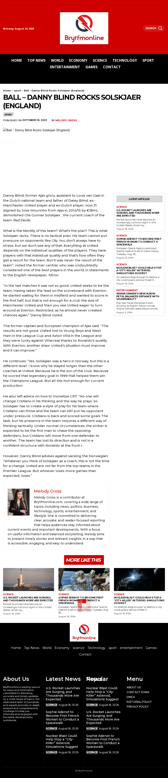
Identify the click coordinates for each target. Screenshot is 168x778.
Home (7, 90)
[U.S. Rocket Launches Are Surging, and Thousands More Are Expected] (28, 579)
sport (17, 90)
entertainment (127, 290)
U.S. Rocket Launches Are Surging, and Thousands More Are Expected (137, 213)
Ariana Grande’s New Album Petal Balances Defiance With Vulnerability (137, 296)
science (121, 207)
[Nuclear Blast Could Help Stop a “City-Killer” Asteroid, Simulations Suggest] (139, 579)
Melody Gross (66, 120)
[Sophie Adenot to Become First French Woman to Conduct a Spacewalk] (83, 579)
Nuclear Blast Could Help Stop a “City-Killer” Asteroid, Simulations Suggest (138, 270)
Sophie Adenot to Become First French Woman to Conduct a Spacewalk (139, 241)
